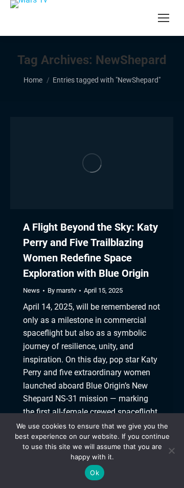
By (62, 290)
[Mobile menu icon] (163, 18)
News (31, 290)
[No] (171, 450)
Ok (94, 473)
